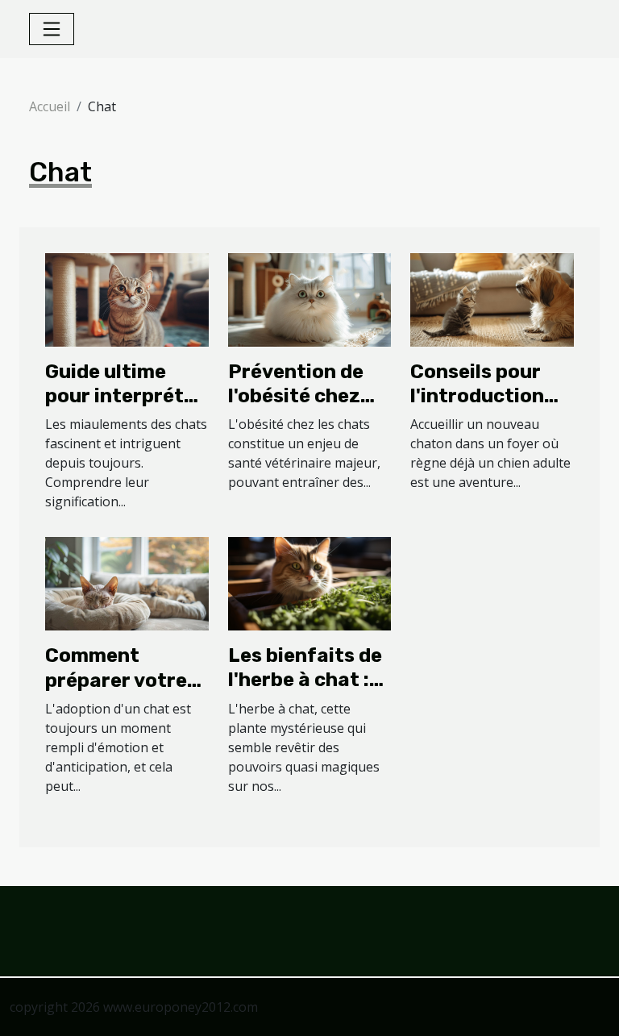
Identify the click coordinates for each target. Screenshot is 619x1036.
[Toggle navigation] (51, 29)
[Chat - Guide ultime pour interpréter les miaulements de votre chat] (127, 298)
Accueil (49, 106)
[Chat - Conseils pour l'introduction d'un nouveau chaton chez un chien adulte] (492, 298)
